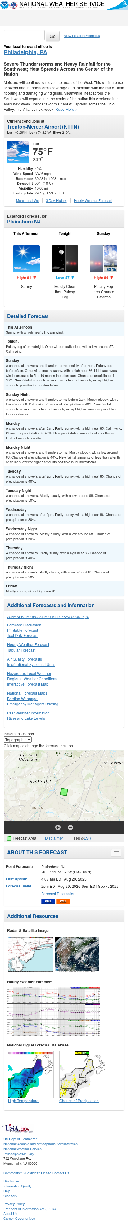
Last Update (16, 879)
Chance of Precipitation (79, 1100)
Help (6, 1190)
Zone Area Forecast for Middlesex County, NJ (48, 617)
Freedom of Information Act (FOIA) (29, 1208)
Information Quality (17, 1185)
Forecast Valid (18, 886)
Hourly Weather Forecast (28, 644)
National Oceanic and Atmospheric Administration (40, 1143)
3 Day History (56, 200)
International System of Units (31, 664)
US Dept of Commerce (20, 1138)
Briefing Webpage (22, 698)
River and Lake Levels (26, 718)
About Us (10, 1213)
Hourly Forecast (93, 200)
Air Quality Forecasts (24, 659)
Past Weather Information (28, 712)
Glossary (10, 1195)
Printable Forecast (22, 630)
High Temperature (23, 1100)
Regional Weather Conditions (32, 678)
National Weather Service (22, 1148)
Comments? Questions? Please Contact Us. (36, 1172)
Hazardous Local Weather (29, 673)
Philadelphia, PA (25, 52)
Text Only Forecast (22, 635)
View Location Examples (82, 35)
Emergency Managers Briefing (32, 703)
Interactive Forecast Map (27, 683)
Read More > (66, 109)
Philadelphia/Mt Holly (18, 1153)
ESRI (88, 837)
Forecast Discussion (24, 624)
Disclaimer (54, 837)
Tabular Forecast (21, 650)
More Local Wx (27, 200)
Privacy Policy (14, 1203)
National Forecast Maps (27, 692)
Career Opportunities (19, 1218)
